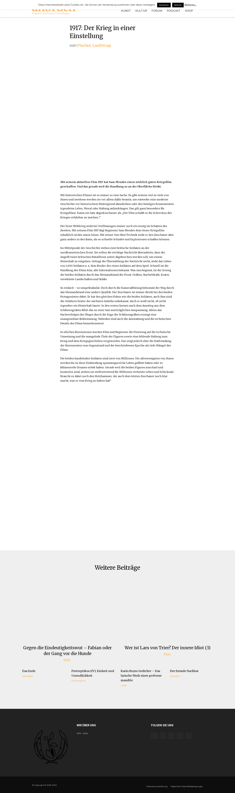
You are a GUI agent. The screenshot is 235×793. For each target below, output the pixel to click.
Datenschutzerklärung (157, 786)
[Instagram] (163, 735)
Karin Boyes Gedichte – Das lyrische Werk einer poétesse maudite (141, 675)
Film (67, 660)
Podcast (173, 10)
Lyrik (123, 685)
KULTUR (141, 10)
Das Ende (28, 671)
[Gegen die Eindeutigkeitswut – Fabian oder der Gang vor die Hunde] (67, 610)
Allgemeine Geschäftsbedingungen (187, 786)
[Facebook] (154, 736)
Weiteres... (190, 4)
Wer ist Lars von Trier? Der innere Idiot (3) (168, 647)
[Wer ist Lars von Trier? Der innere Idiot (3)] (167, 610)
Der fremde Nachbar (184, 671)
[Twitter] (180, 736)
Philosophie (78, 681)
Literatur (175, 676)
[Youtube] (189, 736)
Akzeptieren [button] (164, 5)
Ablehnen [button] (178, 5)
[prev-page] (24, 693)
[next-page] (29, 693)
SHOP (189, 10)
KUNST (126, 10)
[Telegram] (171, 736)
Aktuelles (27, 676)
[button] (199, 10)
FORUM (157, 10)
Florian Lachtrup (94, 45)
